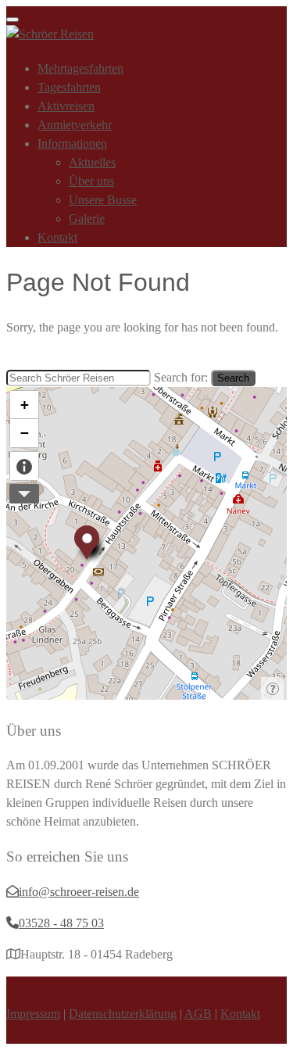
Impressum (33, 1013)
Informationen (72, 143)
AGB (198, 1013)
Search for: (181, 377)
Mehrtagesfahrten (80, 68)
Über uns (91, 181)
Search (233, 378)
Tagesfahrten (69, 87)
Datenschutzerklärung (123, 1013)
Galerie (87, 218)
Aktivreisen (66, 106)
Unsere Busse (103, 199)
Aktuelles (92, 162)
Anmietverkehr (75, 124)
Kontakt (57, 237)
